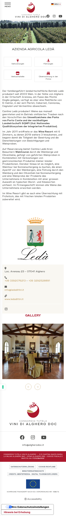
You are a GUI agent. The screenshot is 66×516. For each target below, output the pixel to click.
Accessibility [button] (34, 499)
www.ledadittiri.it (14, 299)
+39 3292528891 (39, 280)
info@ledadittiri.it (14, 290)
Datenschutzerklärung (22, 466)
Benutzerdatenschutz (33, 471)
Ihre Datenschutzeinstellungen (30, 506)
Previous (28, 387)
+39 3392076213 (15, 280)
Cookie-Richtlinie (47, 466)
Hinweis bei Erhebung (17, 512)
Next (38, 387)
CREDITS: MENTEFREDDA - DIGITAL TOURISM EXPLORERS (33, 474)
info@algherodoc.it (33, 445)
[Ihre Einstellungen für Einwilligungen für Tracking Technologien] (3, 387)
